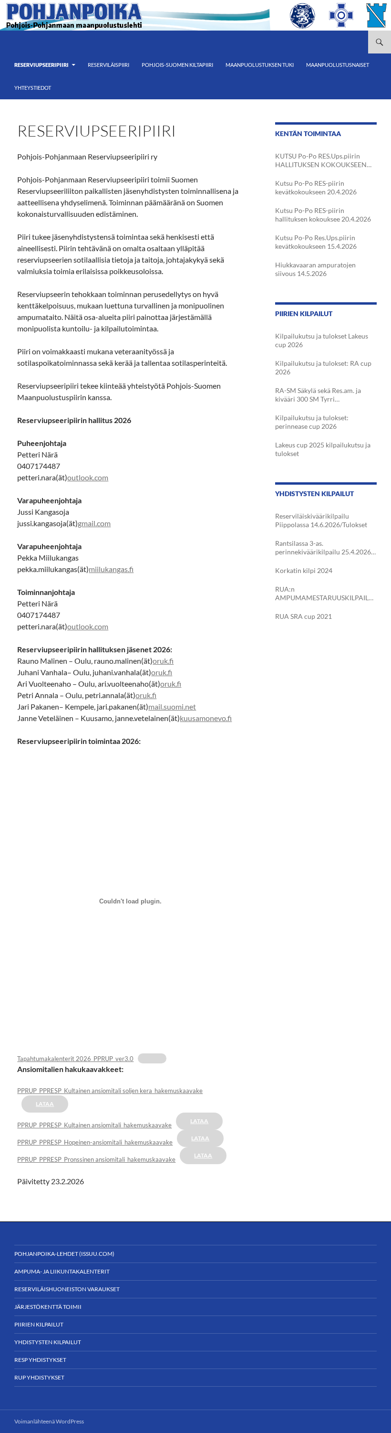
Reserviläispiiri (108, 65)
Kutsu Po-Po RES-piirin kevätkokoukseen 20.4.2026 (316, 187)
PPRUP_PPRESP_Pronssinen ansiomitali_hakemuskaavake (96, 1159)
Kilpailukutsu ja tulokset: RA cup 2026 (323, 367)
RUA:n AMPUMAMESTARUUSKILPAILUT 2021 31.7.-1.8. (324, 593)
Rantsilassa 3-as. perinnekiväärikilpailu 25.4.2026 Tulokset (323, 547)
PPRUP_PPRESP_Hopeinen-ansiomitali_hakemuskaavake (95, 1142)
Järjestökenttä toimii (48, 1306)
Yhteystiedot (32, 88)
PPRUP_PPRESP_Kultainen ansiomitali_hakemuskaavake (94, 1125)
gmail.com (94, 523)
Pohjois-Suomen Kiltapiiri (177, 65)
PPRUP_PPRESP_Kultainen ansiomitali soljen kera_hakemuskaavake (110, 1090)
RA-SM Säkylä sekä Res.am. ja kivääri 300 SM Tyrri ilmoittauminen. (318, 394)
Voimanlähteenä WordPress (49, 1421)
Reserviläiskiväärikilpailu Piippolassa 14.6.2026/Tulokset (321, 520)
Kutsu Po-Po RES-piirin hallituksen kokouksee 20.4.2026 (323, 214)
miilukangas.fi (111, 568)
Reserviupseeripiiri (41, 65)
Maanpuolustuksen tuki (260, 65)
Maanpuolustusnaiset (337, 65)
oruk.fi (163, 660)
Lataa (45, 1103)
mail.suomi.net (172, 706)
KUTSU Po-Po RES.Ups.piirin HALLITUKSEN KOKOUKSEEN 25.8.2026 (321, 160)
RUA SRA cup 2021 (303, 616)
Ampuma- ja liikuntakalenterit (62, 1271)
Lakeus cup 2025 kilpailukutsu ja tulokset (322, 449)
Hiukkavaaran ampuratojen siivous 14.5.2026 (315, 269)
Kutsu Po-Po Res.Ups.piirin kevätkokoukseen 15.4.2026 (316, 242)
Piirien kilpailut (38, 1324)
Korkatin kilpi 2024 (303, 570)
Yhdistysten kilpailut (47, 1342)
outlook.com (87, 477)
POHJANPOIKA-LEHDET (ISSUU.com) (64, 1253)
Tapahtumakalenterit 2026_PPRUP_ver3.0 (75, 1058)
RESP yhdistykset (40, 1359)
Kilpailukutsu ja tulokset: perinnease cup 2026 (312, 422)
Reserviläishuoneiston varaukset (67, 1289)
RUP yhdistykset (39, 1377)
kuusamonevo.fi (206, 717)
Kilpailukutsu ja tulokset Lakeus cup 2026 (321, 340)
